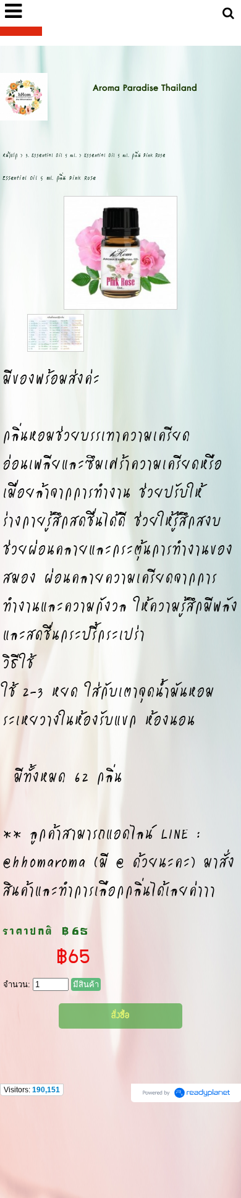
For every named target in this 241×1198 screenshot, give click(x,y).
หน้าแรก (10, 155)
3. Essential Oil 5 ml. (51, 155)
